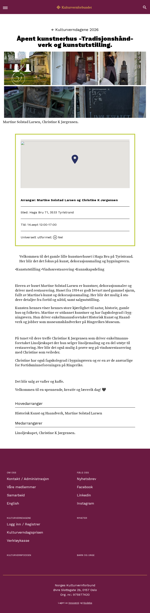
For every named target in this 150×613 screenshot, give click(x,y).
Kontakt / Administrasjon (28, 479)
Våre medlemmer (21, 487)
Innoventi (74, 603)
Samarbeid (16, 495)
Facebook (85, 487)
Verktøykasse (18, 540)
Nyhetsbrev (86, 479)
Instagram (85, 503)
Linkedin (84, 495)
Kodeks (87, 603)
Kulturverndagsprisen (25, 532)
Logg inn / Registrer (23, 524)
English (13, 503)
